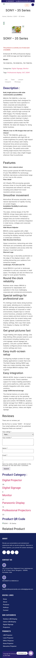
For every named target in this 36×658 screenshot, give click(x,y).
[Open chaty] (30, 653)
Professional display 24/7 (16, 72)
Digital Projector (12, 480)
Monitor (9, 16)
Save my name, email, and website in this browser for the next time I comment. (16, 464)
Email (4, 455)
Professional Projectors (16, 510)
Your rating (6, 431)
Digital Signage (17, 68)
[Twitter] (8, 552)
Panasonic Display (13, 502)
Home (4, 16)
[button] (32, 4)
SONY (28, 72)
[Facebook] (4, 552)
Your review (7, 437)
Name (5, 448)
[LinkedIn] (12, 552)
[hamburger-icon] (27, 5)
